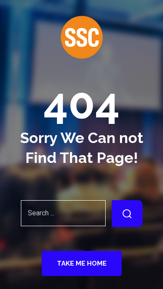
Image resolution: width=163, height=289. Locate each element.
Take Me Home (81, 263)
